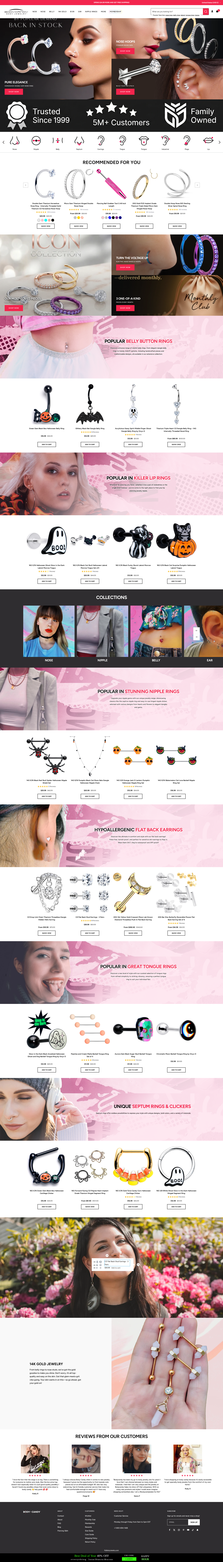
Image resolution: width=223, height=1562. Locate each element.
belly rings (176, 15)
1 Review (138, 435)
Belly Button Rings (149, 341)
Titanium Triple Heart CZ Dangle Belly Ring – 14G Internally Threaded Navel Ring (176, 429)
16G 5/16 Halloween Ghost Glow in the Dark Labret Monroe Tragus (46, 566)
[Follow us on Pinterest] (183, 1530)
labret (183, 15)
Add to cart (47, 1207)
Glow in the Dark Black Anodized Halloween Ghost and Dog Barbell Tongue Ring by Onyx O (47, 1055)
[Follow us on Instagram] (179, 1530)
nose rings (169, 15)
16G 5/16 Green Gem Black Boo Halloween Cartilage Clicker (47, 1192)
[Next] (219, 142)
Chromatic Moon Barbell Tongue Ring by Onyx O (176, 1054)
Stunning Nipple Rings (152, 691)
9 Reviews (181, 571)
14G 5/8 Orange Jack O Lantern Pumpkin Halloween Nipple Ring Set (133, 781)
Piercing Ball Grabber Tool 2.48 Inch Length (111, 204)
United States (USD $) (210, 3)
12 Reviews (52, 786)
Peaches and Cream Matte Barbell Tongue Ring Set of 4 (90, 1055)
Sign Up (193, 1522)
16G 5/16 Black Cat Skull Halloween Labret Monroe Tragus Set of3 (90, 566)
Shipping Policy (91, 1538)
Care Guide (89, 1534)
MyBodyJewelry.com (111, 1550)
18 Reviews (138, 786)
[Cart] (217, 11)
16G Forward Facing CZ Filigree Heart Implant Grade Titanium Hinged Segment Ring (89, 1192)
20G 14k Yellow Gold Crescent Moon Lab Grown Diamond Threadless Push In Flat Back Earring (133, 918)
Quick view (89, 1207)
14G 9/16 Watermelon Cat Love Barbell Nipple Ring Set (176, 781)
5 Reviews (181, 1197)
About (59, 1520)
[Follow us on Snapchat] (197, 1530)
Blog (59, 1527)
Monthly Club (90, 1520)
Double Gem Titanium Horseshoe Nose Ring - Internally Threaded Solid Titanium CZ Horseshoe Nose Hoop (46, 206)
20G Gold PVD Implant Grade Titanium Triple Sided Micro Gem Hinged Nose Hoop (144, 206)
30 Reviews (95, 432)
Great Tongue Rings (152, 966)
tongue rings (190, 15)
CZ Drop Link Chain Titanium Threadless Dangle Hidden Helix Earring (46, 918)
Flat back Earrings (158, 830)
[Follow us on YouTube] (188, 1530)
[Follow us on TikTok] (192, 1530)
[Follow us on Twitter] (174, 1530)
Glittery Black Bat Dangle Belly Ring (89, 428)
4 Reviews (95, 1060)
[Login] (212, 11)
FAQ (59, 1523)
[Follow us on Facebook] (169, 1530)
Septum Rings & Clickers (161, 1106)
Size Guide (89, 1531)
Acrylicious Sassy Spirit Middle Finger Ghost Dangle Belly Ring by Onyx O (133, 429)
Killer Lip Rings (152, 478)
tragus (197, 15)
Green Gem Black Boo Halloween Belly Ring (46, 428)
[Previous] (3, 142)
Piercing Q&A (62, 1531)
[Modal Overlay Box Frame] (111, 1557)
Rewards (88, 1527)
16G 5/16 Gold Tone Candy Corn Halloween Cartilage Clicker (133, 1192)
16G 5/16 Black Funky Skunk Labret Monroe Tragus (133, 566)
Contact (60, 1516)
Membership (90, 1523)
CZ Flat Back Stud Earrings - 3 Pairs (90, 917)
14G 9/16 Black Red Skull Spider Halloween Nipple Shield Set (46, 781)
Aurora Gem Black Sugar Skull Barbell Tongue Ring (133, 1055)
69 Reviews (95, 921)
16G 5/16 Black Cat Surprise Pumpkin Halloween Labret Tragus (176, 566)
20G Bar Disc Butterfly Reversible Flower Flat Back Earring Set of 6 (176, 918)
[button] (25, 185)
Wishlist (88, 1516)
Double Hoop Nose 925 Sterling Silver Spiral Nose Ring (177, 204)
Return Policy (90, 1542)
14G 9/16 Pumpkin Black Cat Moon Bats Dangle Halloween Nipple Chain (90, 781)
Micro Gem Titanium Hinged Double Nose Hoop (78, 204)
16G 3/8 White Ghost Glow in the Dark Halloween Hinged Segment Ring (176, 1192)
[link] (38, 220)
